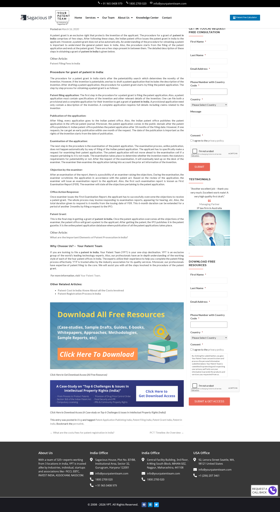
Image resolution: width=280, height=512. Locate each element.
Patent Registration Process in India (79, 293)
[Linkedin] (150, 504)
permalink (78, 423)
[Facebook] (144, 504)
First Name (198, 41)
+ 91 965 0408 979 (111, 3)
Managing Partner (209, 204)
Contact (167, 17)
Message (195, 111)
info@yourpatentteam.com (170, 3)
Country (196, 99)
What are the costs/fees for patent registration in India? (82, 432)
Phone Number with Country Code (207, 83)
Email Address (200, 68)
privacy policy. (216, 140)
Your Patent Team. (90, 275)
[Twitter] (156, 504)
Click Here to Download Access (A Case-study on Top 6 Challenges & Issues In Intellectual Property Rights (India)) (108, 412)
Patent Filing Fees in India (65, 63)
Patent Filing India (142, 419)
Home (78, 17)
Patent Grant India (162, 419)
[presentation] (215, 151)
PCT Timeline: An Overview (167, 432)
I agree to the (208, 140)
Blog (79, 419)
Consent (196, 135)
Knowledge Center (147, 17)
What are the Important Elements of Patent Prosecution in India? (89, 237)
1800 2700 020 (137, 3)
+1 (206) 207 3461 (209, 475)
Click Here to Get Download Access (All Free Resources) (78, 374)
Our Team (108, 17)
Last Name (198, 55)
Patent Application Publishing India (113, 419)
